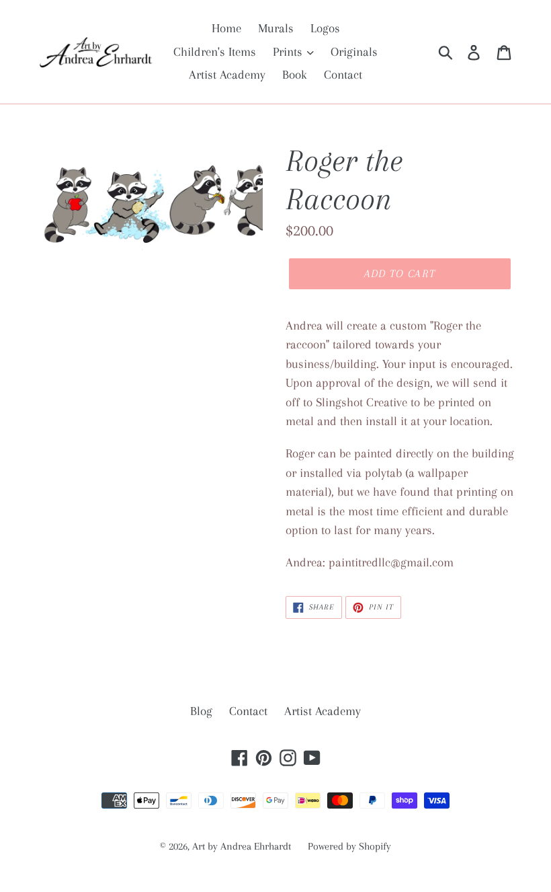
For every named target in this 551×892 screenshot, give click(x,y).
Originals (354, 52)
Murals (276, 28)
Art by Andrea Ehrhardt (241, 846)
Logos (325, 28)
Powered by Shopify (349, 846)
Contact (343, 74)
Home (226, 28)
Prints (289, 52)
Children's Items (214, 52)
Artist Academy (227, 74)
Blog (201, 711)
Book (294, 74)
